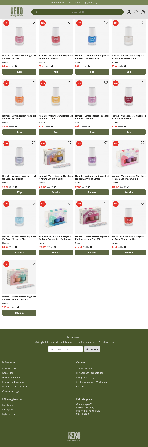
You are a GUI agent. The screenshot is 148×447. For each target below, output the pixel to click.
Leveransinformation (13, 382)
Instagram (7, 409)
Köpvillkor (7, 372)
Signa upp (92, 349)
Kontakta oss (9, 368)
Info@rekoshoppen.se (88, 410)
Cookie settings (10, 391)
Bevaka (56, 192)
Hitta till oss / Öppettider (89, 372)
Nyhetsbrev (8, 414)
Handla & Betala (11, 377)
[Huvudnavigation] (5, 12)
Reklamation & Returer (14, 386)
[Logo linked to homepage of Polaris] (16, 12)
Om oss (80, 386)
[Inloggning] (129, 12)
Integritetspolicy (85, 377)
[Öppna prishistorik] (16, 66)
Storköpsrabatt (84, 368)
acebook (8, 405)
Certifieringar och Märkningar (92, 382)
